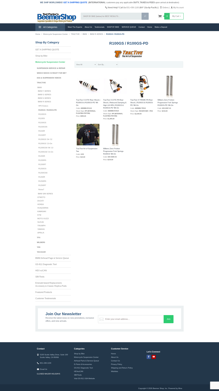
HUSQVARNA (42, 208)
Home (149, 27)
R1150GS (42, 123)
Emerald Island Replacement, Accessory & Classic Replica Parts (51, 284)
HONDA (40, 204)
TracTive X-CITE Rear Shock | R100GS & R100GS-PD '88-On (88, 102)
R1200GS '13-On (45, 143)
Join (168, 319)
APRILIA (40, 233)
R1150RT (42, 135)
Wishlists (114, 371)
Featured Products (43, 292)
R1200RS (42, 160)
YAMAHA (41, 229)
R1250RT (42, 185)
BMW (39, 87)
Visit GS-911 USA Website (84, 378)
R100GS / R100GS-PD (47, 110)
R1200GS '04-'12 (45, 139)
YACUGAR (41, 252)
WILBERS (41, 242)
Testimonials (99, 27)
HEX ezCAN (41, 270)
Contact (142, 27)
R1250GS (42, 169)
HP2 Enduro (43, 106)
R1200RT (42, 164)
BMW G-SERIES (44, 95)
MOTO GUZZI (43, 218)
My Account (178, 7)
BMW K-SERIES (44, 98)
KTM (39, 215)
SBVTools (39, 277)
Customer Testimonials (45, 298)
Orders (165, 7)
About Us (88, 27)
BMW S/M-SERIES (45, 194)
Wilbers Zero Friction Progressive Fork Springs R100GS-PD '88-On (168, 102)
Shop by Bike (41, 56)
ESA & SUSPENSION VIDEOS (49, 78)
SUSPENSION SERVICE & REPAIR (51, 68)
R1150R (41, 131)
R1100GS (42, 114)
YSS (38, 247)
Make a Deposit (161, 27)
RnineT (41, 189)
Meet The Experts (75, 27)
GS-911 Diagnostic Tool (46, 264)
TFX (38, 238)
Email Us (43, 369)
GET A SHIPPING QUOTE (75, 2)
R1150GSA (42, 127)
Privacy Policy (116, 364)
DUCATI (40, 201)
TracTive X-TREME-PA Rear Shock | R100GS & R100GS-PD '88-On (141, 102)
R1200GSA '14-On (45, 152)
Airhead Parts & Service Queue (86, 361)
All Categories (50, 27)
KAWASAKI (41, 211)
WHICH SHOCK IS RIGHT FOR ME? (52, 73)
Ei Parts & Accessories (83, 364)
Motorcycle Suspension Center (50, 62)
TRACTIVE (41, 83)
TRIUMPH (41, 226)
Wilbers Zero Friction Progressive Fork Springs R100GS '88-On (113, 151)
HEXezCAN (78, 371)
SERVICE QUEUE (129, 27)
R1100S (41, 118)
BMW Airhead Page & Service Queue (52, 258)
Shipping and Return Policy (122, 368)
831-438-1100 (132, 7)
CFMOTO (41, 197)
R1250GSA (42, 173)
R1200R (41, 156)
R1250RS (42, 181)
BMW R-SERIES (44, 102)
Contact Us (115, 361)
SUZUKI (40, 222)
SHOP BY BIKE (113, 27)
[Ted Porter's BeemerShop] (56, 18)
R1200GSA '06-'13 (45, 148)
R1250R (41, 177)
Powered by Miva (175, 388)
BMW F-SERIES (44, 91)
